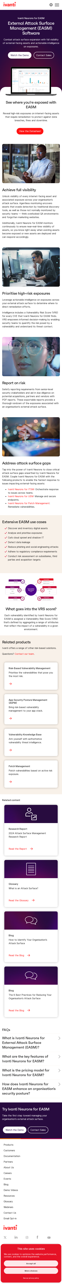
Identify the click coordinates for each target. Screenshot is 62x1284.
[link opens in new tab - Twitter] (5, 1237)
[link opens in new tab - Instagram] (27, 1237)
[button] (57, 4)
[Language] (51, 5)
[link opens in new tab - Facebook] (37, 1237)
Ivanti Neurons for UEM (20, 496)
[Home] (10, 4)
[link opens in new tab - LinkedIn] (16, 1237)
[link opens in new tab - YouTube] (48, 1237)
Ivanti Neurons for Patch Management (28, 503)
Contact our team (24, 653)
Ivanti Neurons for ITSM (21, 489)
